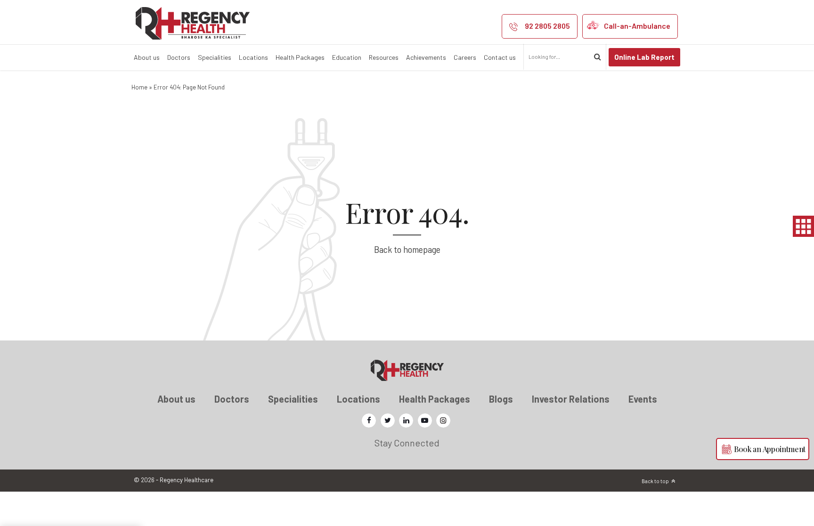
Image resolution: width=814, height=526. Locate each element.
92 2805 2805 (547, 25)
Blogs (501, 399)
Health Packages (300, 57)
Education (346, 57)
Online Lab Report (644, 57)
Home (139, 87)
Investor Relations (571, 399)
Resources (384, 57)
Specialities (214, 57)
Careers (465, 57)
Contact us (500, 57)
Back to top (655, 481)
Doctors (178, 57)
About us (147, 57)
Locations (253, 57)
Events (642, 399)
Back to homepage (407, 249)
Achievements (426, 57)
